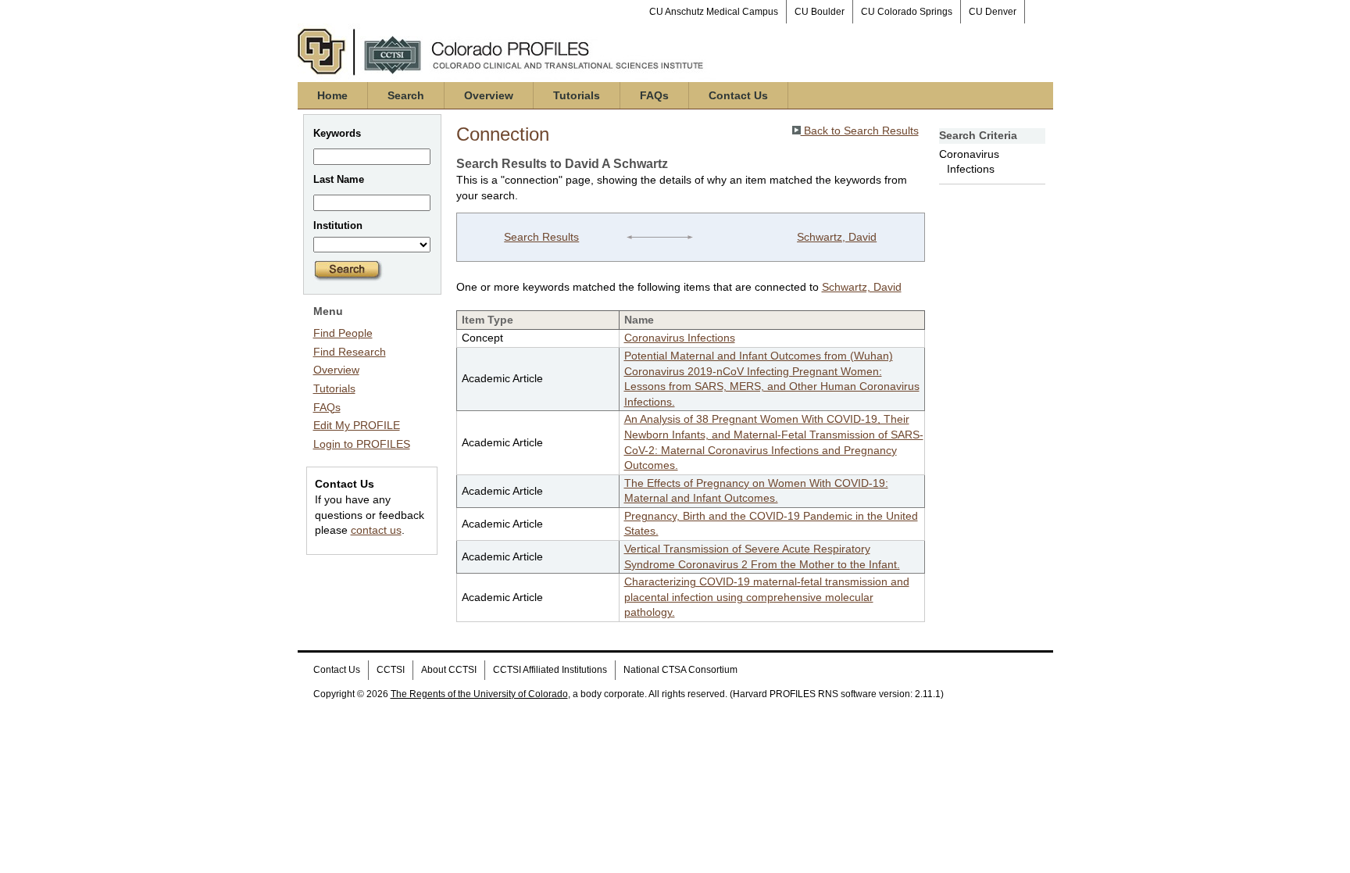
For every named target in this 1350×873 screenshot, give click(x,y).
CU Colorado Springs (906, 11)
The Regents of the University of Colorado (479, 694)
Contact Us (738, 95)
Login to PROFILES (361, 444)
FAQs (654, 95)
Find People (343, 333)
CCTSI (391, 669)
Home (332, 95)
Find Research (349, 351)
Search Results (541, 237)
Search (406, 95)
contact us (376, 530)
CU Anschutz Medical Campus (713, 11)
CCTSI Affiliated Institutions (550, 669)
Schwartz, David (837, 237)
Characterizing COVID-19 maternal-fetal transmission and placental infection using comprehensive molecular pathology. (766, 596)
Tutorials (576, 95)
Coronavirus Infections (679, 337)
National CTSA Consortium (680, 669)
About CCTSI (449, 669)
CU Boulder (820, 11)
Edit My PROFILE (356, 425)
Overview (488, 95)
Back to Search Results (860, 130)
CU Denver (992, 11)
